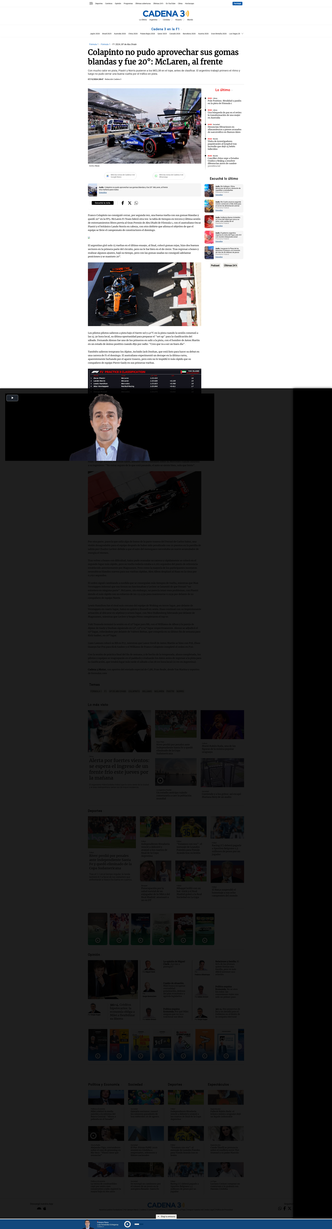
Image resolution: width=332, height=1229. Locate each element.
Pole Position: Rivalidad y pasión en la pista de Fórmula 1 (224, 102)
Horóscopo (189, 3)
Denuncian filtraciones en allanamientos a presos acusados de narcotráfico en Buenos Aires (224, 129)
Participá (237, 3)
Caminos (108, 3)
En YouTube (170, 3)
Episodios (103, 192)
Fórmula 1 (94, 44)
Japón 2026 (95, 34)
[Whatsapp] (136, 203)
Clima (180, 3)
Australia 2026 (120, 34)
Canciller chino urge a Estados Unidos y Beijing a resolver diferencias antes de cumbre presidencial (223, 162)
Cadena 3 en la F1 (166, 29)
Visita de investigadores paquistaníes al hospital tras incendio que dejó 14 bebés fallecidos (222, 145)
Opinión (118, 3)
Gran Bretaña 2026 (219, 34)
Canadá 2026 (174, 34)
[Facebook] (123, 203)
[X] (130, 203)
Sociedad (216, 124)
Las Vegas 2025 (235, 34)
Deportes (99, 3)
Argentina (153, 20)
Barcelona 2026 (189, 34)
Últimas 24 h (158, 3)
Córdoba (166, 20)
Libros (215, 98)
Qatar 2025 (162, 34)
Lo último (223, 90)
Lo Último (143, 20)
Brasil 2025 (106, 34)
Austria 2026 (203, 34)
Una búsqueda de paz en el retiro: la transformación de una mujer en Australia (225, 115)
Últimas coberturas (143, 3)
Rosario (178, 20)
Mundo (190, 20)
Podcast (215, 265)
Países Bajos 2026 (147, 34)
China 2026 (133, 34)
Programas (128, 3)
